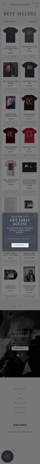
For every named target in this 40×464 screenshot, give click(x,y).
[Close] (34, 215)
